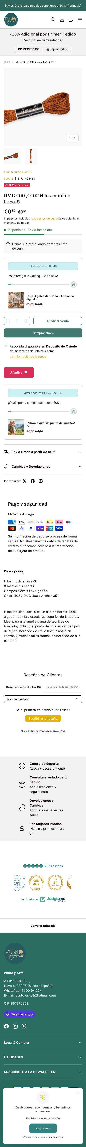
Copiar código (59, 49)
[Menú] (79, 19)
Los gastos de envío (44, 218)
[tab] (13, 571)
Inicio (7, 61)
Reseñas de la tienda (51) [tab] (62, 687)
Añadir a (16, 372)
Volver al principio (43, 925)
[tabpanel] (43, 611)
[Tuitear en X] (25, 481)
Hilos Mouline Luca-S (17, 172)
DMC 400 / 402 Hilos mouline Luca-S (35, 61)
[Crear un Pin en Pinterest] (41, 481)
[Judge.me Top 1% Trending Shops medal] (43, 883)
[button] (70, 19)
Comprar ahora (43, 333)
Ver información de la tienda (28, 356)
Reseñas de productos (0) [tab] (23, 687)
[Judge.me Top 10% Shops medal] (62, 883)
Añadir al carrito (58, 321)
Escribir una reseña (43, 718)
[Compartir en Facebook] (33, 481)
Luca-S (8, 178)
